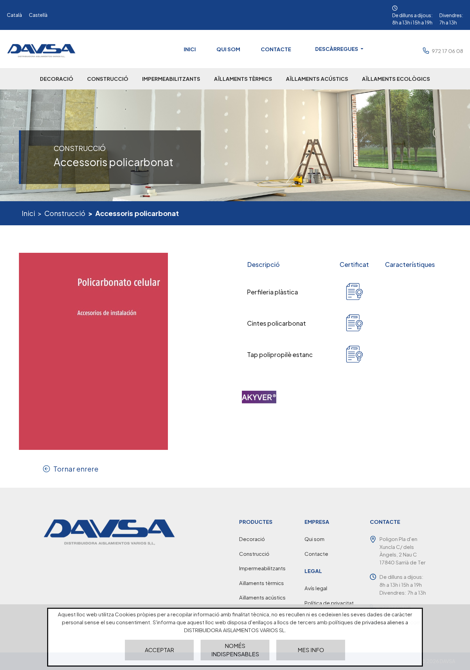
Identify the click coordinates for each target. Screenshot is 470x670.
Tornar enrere (75, 468)
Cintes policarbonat (276, 323)
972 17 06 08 (447, 50)
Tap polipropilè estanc (280, 354)
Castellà (38, 15)
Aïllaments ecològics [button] (396, 78)
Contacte (276, 49)
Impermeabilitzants (262, 568)
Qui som (228, 49)
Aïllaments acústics (262, 597)
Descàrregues (337, 48)
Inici (190, 49)
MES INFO (311, 649)
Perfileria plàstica (272, 292)
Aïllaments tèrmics (261, 583)
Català (14, 15)
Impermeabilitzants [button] (171, 78)
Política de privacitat (329, 602)
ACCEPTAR (159, 649)
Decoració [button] (56, 78)
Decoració (252, 539)
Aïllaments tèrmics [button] (243, 78)
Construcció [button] (107, 78)
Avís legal (316, 588)
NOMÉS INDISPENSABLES (235, 650)
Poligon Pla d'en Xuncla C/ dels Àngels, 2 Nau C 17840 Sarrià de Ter (403, 550)
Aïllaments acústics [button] (317, 78)
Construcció (64, 213)
